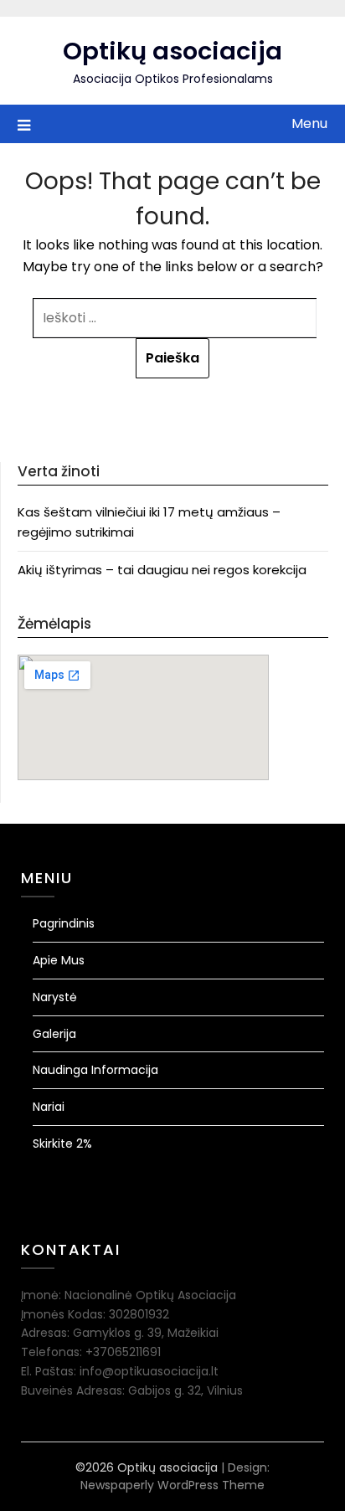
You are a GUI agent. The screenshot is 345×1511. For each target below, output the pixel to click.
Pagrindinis (64, 923)
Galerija (54, 1033)
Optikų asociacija (172, 51)
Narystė (55, 997)
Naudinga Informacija (95, 1069)
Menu (309, 123)
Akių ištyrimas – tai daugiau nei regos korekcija (162, 569)
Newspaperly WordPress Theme (172, 1485)
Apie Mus (59, 960)
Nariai (48, 1106)
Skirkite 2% (62, 1143)
